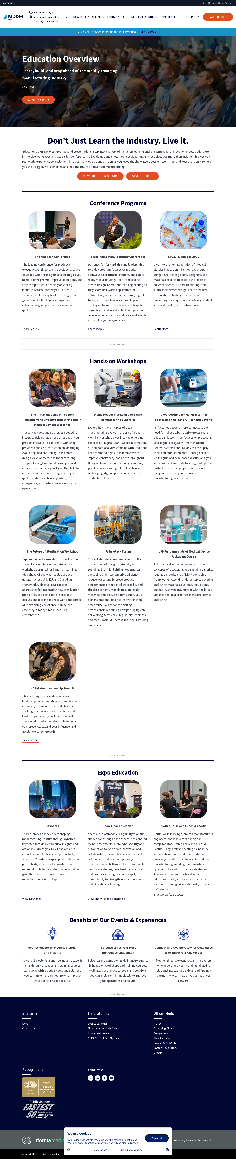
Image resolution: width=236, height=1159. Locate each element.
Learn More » (30, 329)
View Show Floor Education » (106, 899)
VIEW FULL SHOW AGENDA (100, 176)
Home (65, 17)
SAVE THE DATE (218, 17)
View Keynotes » (32, 899)
